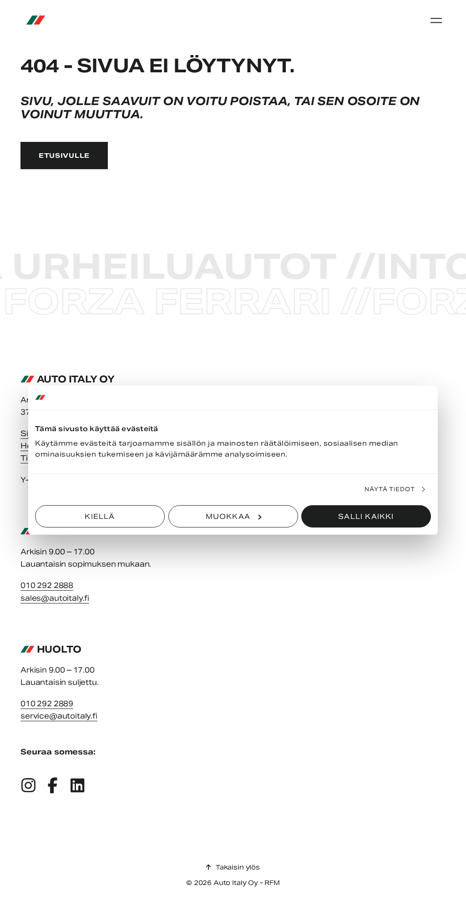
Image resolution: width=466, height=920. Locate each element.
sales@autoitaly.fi (54, 598)
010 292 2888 (46, 585)
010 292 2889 (46, 704)
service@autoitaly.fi (58, 716)
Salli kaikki (366, 516)
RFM (272, 883)
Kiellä (100, 516)
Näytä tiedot (390, 489)
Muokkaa (228, 516)
